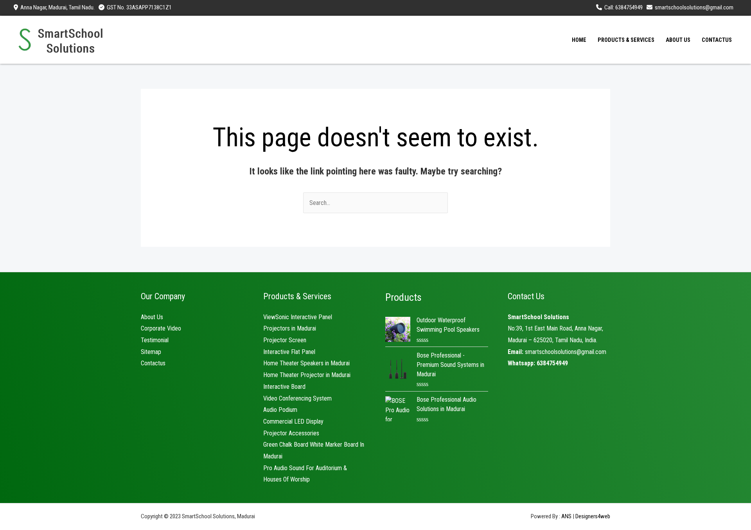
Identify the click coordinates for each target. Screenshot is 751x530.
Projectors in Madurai (289, 328)
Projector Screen (284, 340)
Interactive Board (284, 386)
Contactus (153, 363)
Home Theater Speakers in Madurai (306, 363)
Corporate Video (161, 328)
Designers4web (592, 516)
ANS (566, 516)
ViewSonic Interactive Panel (297, 317)
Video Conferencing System (297, 398)
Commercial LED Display (293, 421)
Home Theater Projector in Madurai (306, 375)
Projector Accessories (291, 433)
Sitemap (151, 352)
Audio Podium (280, 409)
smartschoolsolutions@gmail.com (565, 352)
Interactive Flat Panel (289, 352)
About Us (152, 317)
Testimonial (155, 340)
